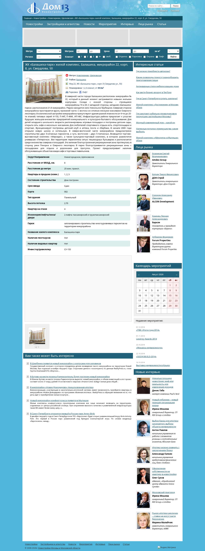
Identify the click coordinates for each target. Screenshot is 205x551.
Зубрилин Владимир (162, 236)
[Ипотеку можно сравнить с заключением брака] (143, 455)
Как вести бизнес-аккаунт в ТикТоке (153, 92)
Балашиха (81, 79)
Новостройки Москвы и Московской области (59, 548)
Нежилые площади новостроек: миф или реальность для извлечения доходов (162, 382)
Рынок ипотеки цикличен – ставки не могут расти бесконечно (165, 516)
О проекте (162, 10)
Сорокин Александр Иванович (162, 196)
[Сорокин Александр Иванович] (143, 203)
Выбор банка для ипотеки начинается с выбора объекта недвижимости (165, 423)
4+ (99, 56)
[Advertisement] (49, 37)
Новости (89, 24)
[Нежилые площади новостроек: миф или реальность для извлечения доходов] (143, 386)
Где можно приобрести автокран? (153, 71)
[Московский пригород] (143, 500)
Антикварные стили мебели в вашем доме (157, 86)
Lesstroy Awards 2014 (146, 338)
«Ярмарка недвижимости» (149, 347)
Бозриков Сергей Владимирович (160, 155)
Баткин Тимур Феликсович (165, 174)
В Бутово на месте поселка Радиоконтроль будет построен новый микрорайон (70, 376)
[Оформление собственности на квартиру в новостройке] (143, 476)
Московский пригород (163, 492)
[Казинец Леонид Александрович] (143, 224)
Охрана (150, 56)
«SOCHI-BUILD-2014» (146, 356)
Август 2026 (157, 274)
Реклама (175, 10)
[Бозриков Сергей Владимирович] (143, 161)
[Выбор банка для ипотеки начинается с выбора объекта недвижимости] (143, 428)
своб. (108, 56)
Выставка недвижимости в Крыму (153, 365)
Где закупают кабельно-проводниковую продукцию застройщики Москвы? (156, 115)
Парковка (136, 56)
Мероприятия (107, 24)
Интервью (127, 24)
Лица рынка (145, 24)
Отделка (122, 56)
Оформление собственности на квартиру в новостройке (164, 471)
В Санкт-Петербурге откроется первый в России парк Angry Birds (62, 413)
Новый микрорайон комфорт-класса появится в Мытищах (59, 400)
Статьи (161, 24)
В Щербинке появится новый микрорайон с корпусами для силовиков (65, 363)
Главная (28, 18)
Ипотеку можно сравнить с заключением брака (165, 449)
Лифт (161, 56)
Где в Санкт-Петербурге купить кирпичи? (157, 98)
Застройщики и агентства (63, 24)
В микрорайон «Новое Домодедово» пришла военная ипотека (61, 387)
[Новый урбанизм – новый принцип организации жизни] (143, 407)
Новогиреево (54, 18)
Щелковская (67, 18)
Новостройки (40, 18)
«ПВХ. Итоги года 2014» (148, 330)
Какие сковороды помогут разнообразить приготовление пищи (157, 79)
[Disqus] (78, 467)
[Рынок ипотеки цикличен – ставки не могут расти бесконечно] (143, 521)
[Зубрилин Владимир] (143, 244)
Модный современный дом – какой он (155, 122)
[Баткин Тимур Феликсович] (143, 182)
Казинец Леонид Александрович (160, 217)
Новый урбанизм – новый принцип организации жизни (165, 402)
